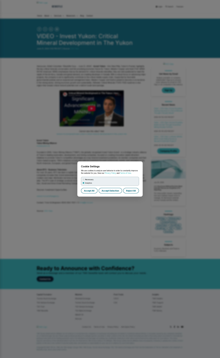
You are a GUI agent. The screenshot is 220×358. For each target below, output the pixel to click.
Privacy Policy (110, 173)
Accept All (89, 191)
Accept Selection (110, 191)
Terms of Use (125, 173)
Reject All (131, 191)
